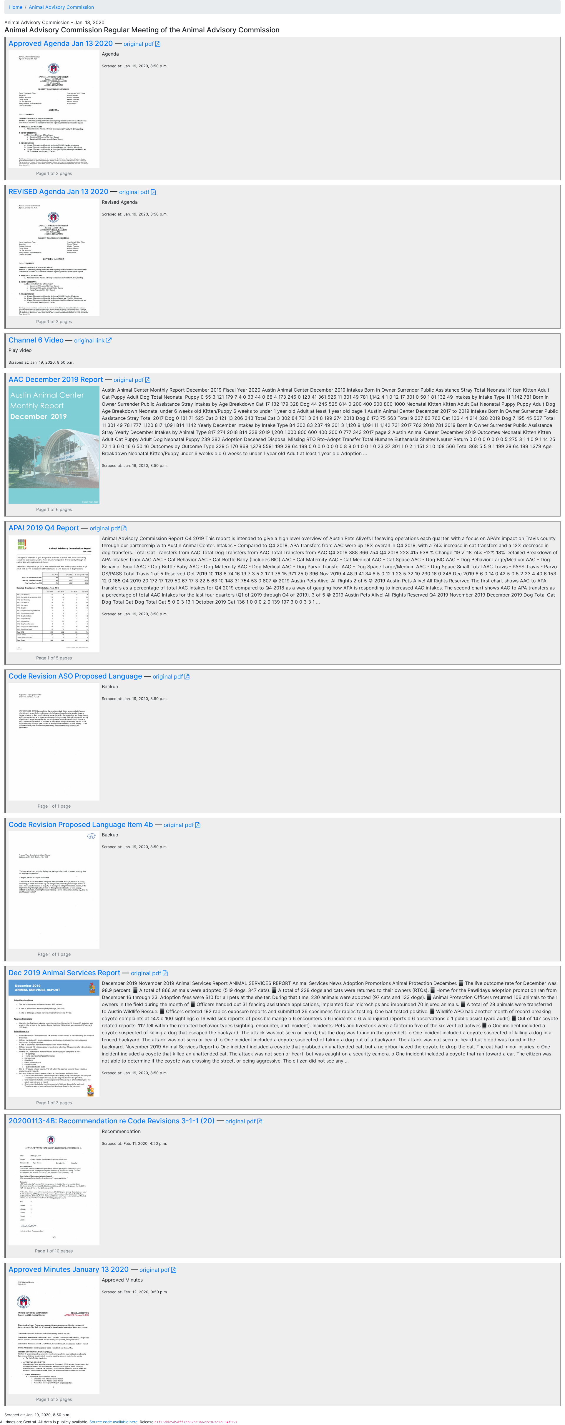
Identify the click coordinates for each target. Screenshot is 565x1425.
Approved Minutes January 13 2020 (69, 1269)
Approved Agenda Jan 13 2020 (61, 43)
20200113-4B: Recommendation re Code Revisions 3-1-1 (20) (112, 1121)
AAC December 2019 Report (56, 379)
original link (90, 340)
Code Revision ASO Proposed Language (75, 676)
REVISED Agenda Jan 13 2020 (59, 191)
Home (15, 7)
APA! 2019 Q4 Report (44, 528)
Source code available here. (114, 1422)
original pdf (139, 43)
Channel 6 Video (36, 340)
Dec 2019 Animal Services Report (64, 972)
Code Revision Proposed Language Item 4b (81, 824)
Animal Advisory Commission (61, 7)
